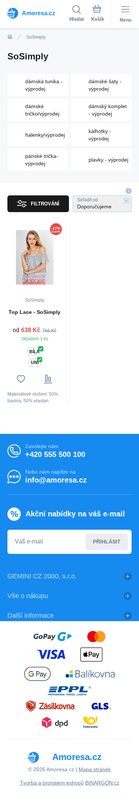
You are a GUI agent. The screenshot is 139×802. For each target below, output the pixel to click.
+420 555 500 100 (55, 454)
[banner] (38, 13)
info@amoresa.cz (56, 480)
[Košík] (97, 14)
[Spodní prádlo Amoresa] (9, 37)
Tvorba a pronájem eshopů (52, 783)
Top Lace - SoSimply (34, 312)
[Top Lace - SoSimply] (34, 257)
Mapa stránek (95, 769)
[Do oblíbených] (21, 379)
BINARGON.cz (102, 783)
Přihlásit (106, 542)
